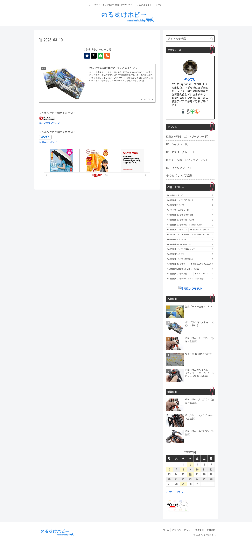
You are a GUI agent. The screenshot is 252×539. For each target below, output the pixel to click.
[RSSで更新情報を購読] (107, 56)
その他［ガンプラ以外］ (180, 175)
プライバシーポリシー (182, 530)
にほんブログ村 (48, 141)
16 (190, 474)
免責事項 (199, 530)
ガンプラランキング (49, 123)
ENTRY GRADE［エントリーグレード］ (188, 136)
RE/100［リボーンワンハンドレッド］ (188, 160)
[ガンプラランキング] (47, 117)
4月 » (179, 492)
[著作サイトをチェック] (87, 56)
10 (197, 469)
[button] (211, 38)
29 (183, 484)
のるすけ (190, 79)
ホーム (166, 530)
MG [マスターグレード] (180, 152)
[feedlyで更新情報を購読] (100, 56)
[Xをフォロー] (94, 56)
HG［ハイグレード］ (178, 144)
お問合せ (211, 530)
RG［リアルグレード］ (179, 167)
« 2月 (169, 492)
